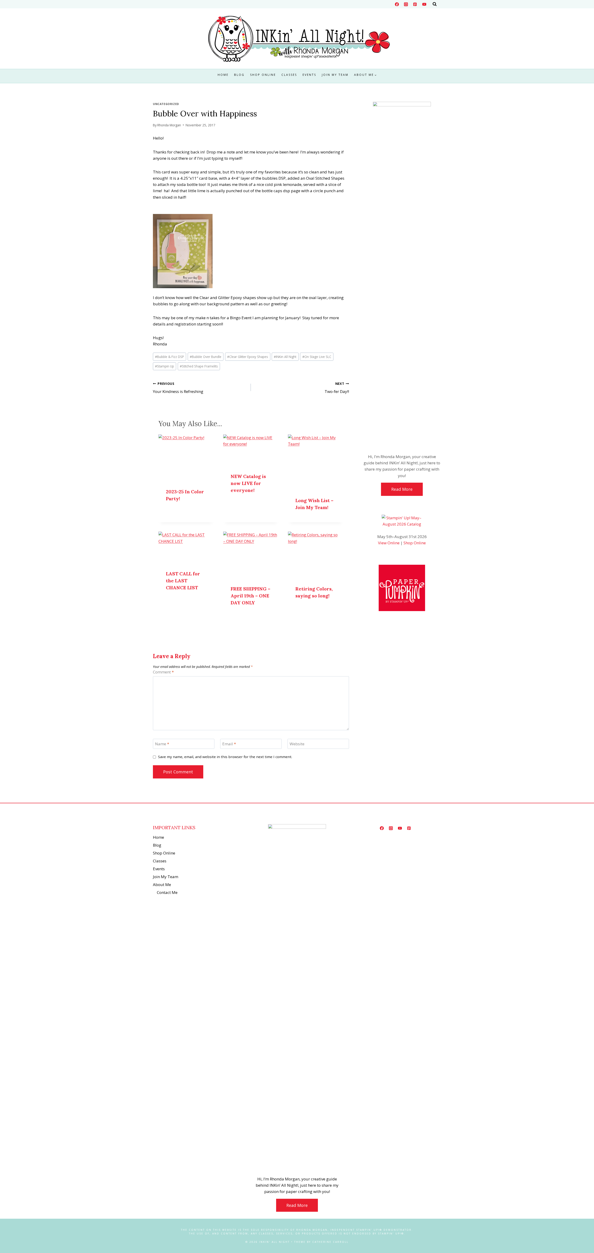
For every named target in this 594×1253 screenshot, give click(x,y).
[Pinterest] (415, 4)
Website (297, 743)
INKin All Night (285, 356)
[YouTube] (424, 4)
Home (223, 75)
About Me (162, 884)
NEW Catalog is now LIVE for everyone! (248, 483)
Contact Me (167, 892)
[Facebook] (397, 4)
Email (229, 743)
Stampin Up (164, 366)
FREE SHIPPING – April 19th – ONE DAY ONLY (250, 596)
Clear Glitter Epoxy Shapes (247, 356)
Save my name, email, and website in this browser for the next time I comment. (225, 757)
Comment (163, 672)
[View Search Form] (434, 4)
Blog (239, 75)
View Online (389, 542)
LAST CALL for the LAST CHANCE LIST (183, 580)
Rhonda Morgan (169, 125)
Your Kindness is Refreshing (178, 387)
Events (309, 75)
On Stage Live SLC (316, 356)
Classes (289, 75)
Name (162, 743)
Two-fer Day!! (337, 387)
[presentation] (186, 457)
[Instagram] (406, 4)
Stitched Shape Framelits (199, 366)
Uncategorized (166, 104)
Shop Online (263, 75)
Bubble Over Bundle (205, 356)
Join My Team (335, 75)
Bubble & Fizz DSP (169, 356)
